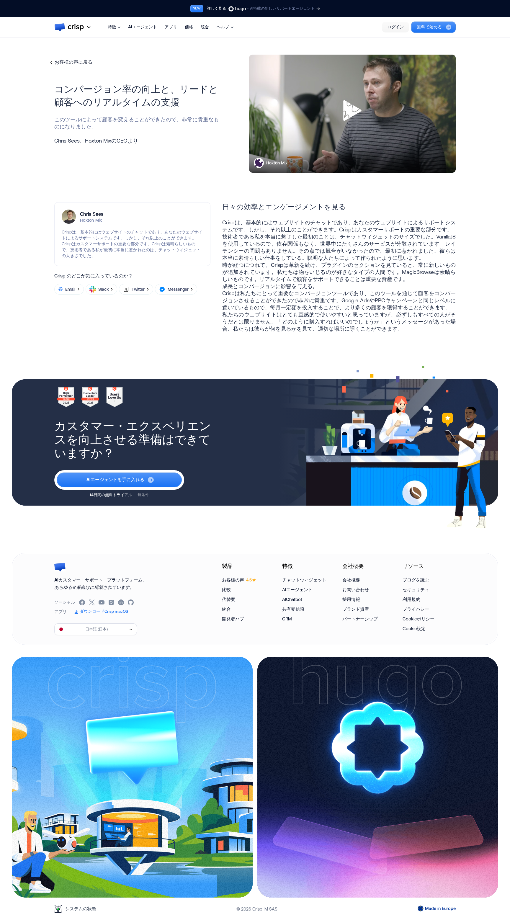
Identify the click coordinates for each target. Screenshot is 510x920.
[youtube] (102, 602)
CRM (287, 618)
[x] (92, 602)
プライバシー (416, 609)
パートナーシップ (360, 618)
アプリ (171, 26)
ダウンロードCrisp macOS (104, 611)
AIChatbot (292, 599)
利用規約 (411, 599)
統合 (205, 26)
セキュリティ (416, 589)
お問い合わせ (355, 589)
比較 (226, 589)
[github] (131, 602)
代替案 (228, 599)
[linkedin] (121, 602)
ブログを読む (416, 579)
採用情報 (351, 599)
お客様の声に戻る (73, 62)
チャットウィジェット (304, 579)
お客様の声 (237, 579)
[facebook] (82, 602)
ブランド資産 (355, 609)
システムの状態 (80, 908)
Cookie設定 (414, 628)
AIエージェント (142, 26)
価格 (189, 26)
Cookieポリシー (418, 618)
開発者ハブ (233, 618)
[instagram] (111, 602)
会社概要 (351, 579)
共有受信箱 (293, 609)
